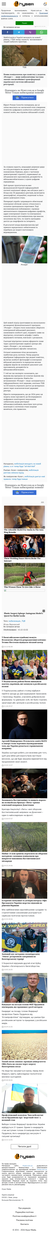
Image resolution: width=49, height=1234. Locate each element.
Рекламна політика (24, 1220)
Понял (24, 23)
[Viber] (30, 32)
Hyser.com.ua (27, 1166)
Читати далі (24, 1146)
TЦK (23, 621)
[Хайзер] (24, 4)
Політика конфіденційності (24, 1216)
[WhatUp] (41, 32)
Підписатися (27, 98)
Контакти (24, 1224)
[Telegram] (19, 32)
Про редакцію (24, 1208)
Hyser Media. (30, 1230)
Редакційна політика (24, 1212)
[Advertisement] (24, 139)
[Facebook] (7, 32)
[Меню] (4, 4)
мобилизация (14, 621)
